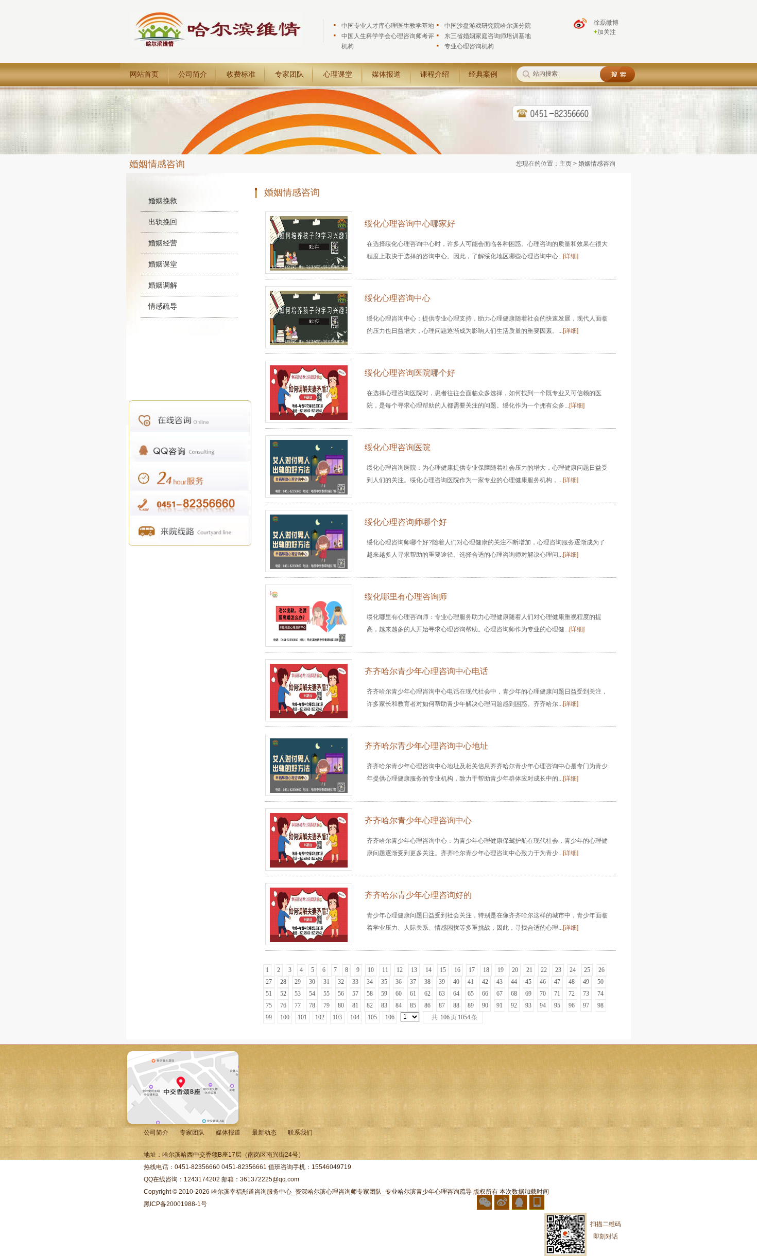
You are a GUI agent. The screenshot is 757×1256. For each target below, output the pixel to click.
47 (557, 981)
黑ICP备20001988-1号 (175, 1204)
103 (337, 1017)
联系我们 (300, 1132)
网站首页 (144, 74)
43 (499, 981)
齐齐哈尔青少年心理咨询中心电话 (426, 671)
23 (558, 970)
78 (312, 1005)
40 (456, 981)
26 (601, 970)
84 (398, 1005)
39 (442, 981)
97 (586, 1005)
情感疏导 (162, 306)
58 (370, 993)
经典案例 (483, 74)
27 (269, 981)
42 (485, 981)
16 (457, 970)
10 (371, 970)
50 (600, 981)
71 (557, 993)
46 (543, 981)
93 (528, 1005)
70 (543, 993)
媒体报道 (386, 74)
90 (485, 1005)
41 (471, 981)
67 (499, 993)
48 (572, 981)
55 (326, 993)
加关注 (605, 32)
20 (515, 970)
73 (586, 993)
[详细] (570, 256)
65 (471, 993)
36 (398, 981)
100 (284, 1017)
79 (326, 1005)
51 (269, 993)
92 (514, 1005)
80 (341, 1005)
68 (514, 993)
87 (442, 1005)
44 (514, 981)
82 (370, 1005)
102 (319, 1017)
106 (389, 1017)
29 (298, 981)
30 (312, 981)
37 (413, 981)
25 (587, 970)
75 (269, 1005)
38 (427, 981)
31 (326, 981)
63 (442, 993)
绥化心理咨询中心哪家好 (410, 223)
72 (572, 993)
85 (413, 1005)
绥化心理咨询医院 (398, 447)
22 (544, 970)
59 (384, 993)
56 (341, 993)
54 (312, 993)
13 (414, 970)
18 (486, 970)
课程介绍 (434, 74)
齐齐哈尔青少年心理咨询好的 (418, 895)
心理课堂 (337, 74)
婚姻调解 (162, 285)
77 (298, 1005)
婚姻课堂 (162, 264)
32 (341, 981)
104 (354, 1017)
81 (355, 1005)
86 (427, 1005)
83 (384, 1005)
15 (443, 970)
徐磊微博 (606, 22)
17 (472, 970)
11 (385, 970)
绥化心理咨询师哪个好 (406, 522)
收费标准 (241, 74)
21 (529, 970)
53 (298, 993)
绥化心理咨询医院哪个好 (410, 372)
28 (283, 981)
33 (355, 981)
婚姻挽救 (162, 201)
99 (269, 1017)
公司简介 (192, 74)
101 (302, 1017)
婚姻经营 (162, 243)
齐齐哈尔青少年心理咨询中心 (418, 820)
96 (572, 1005)
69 (528, 993)
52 (283, 993)
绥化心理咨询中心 (398, 298)
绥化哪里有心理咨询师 (406, 596)
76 (283, 1005)
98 (600, 1005)
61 (413, 993)
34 (370, 981)
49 (586, 981)
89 (471, 1005)
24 (573, 970)
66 (485, 993)
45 (528, 981)
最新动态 (264, 1132)
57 (355, 993)
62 (427, 993)
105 (372, 1017)
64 (456, 993)
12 (400, 970)
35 (384, 981)
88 (456, 1005)
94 (543, 1005)
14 (428, 970)
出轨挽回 (162, 222)
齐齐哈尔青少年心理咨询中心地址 (426, 745)
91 (499, 1005)
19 (500, 970)
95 (557, 1005)
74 (600, 993)
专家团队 (289, 74)
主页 (565, 163)
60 (398, 993)
